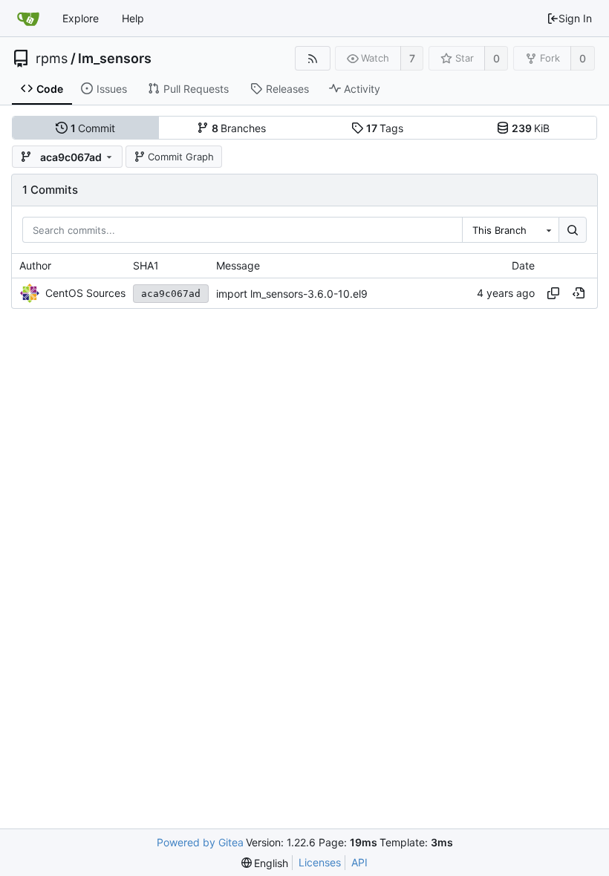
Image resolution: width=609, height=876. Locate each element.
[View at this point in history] (578, 293)
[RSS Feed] (312, 58)
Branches (239, 128)
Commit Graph (181, 157)
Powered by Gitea (200, 842)
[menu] (265, 863)
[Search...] (572, 230)
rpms (52, 58)
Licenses (320, 862)
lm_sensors (115, 58)
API (359, 862)
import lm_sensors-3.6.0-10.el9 (292, 293)
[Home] (28, 18)
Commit (93, 128)
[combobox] (510, 230)
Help (133, 18)
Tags (385, 128)
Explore (80, 18)
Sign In (575, 18)
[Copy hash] (553, 293)
